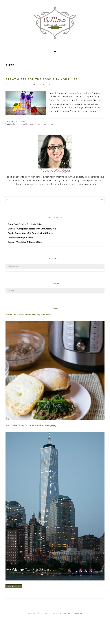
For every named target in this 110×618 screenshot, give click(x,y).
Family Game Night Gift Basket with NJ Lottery (31, 233)
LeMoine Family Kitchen (55, 23)
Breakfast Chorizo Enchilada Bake (25, 224)
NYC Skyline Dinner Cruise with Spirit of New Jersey (31, 425)
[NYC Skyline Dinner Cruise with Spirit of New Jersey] (55, 507)
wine (51, 124)
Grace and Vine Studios (71, 613)
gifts (26, 124)
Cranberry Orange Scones (20, 237)
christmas (19, 124)
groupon (32, 124)
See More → (13, 586)
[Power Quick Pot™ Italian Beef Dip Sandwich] (55, 371)
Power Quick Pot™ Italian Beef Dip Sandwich (28, 314)
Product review (20, 121)
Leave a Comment (50, 85)
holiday (38, 124)
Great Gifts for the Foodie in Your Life (42, 79)
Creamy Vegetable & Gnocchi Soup (25, 242)
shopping (45, 124)
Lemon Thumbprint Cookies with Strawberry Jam (32, 228)
